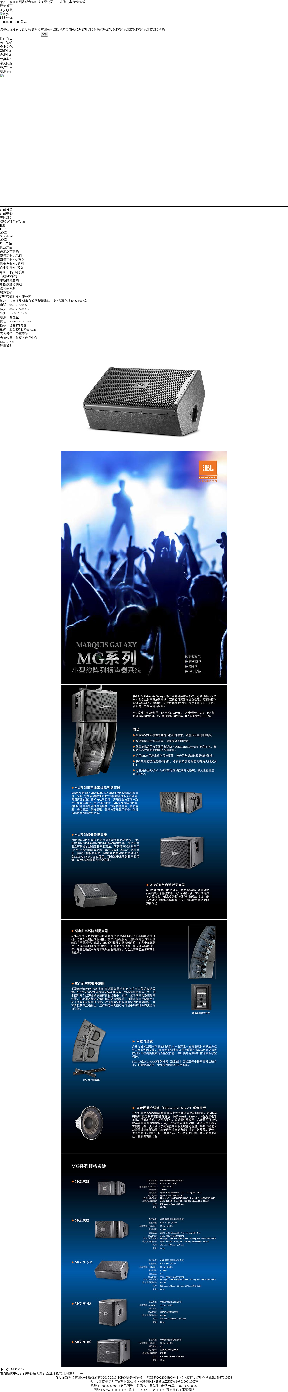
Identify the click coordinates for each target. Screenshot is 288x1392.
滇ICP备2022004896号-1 (162, 1377)
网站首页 (6, 38)
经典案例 (6, 59)
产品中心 (6, 55)
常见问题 (6, 63)
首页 (19, 337)
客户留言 (6, 67)
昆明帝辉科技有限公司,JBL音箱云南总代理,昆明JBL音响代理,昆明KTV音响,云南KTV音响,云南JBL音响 (93, 29)
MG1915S (17, 1369)
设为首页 (6, 6)
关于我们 (6, 42)
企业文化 (6, 46)
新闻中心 (6, 50)
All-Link (77, 1373)
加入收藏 (6, 10)
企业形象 (52, 1373)
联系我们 (6, 71)
